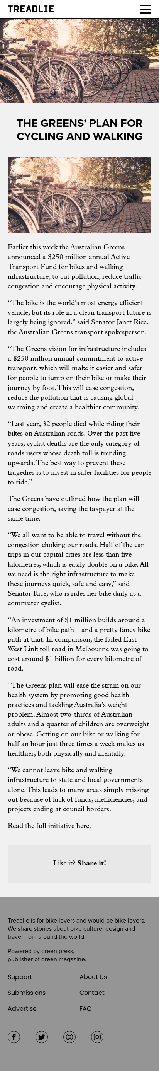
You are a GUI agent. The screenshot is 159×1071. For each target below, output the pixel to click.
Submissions (27, 992)
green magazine (63, 959)
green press (57, 951)
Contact (92, 992)
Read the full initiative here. (49, 826)
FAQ (86, 1008)
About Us (93, 976)
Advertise (22, 1008)
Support (20, 976)
